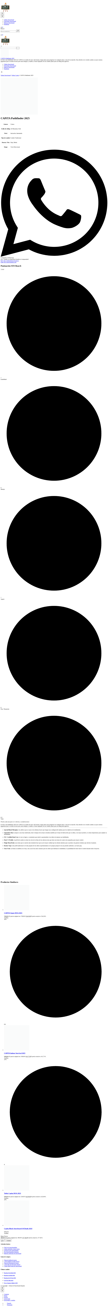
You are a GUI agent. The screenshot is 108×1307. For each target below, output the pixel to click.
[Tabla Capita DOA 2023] (16, 1190)
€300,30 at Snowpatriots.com (8, 262)
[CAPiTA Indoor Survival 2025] (16, 1050)
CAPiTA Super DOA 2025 (13, 913)
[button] (54, 72)
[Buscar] (18, 30)
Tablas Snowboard (6, 75)
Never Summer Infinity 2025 (11, 1283)
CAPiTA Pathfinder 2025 (7, 58)
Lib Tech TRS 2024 (8, 1280)
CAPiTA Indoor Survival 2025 (14, 1053)
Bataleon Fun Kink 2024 (10, 1273)
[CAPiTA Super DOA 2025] (16, 909)
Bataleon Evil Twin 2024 (10, 1278)
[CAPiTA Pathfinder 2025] (5, 57)
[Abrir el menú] (2, 13)
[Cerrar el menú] (2, 16)
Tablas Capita (15, 75)
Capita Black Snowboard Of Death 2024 (18, 1228)
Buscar (2, 28)
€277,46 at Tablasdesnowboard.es (10, 261)
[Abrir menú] (1, 46)
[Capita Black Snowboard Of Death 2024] (16, 1225)
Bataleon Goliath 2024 (9, 1275)
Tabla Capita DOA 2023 (12, 1193)
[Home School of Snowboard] (5, 11)
